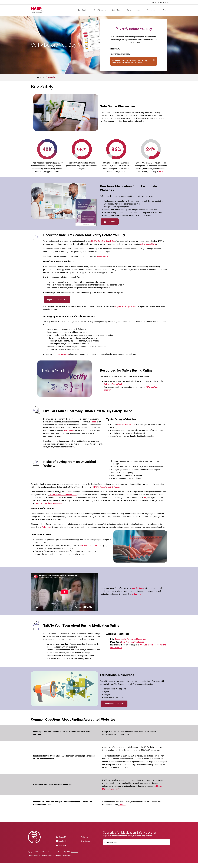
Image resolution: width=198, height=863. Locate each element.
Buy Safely (82, 10)
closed (93, 422)
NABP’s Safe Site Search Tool (103, 241)
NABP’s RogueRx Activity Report (106, 487)
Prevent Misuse (133, 10)
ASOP (161, 171)
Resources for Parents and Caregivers (130, 639)
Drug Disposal (99, 10)
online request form (148, 244)
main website (102, 256)
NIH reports (69, 430)
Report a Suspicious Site (57, 299)
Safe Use (116, 10)
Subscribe (165, 842)
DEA (144, 497)
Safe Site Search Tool (113, 384)
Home (38, 77)
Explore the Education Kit (114, 704)
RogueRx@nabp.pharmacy (126, 306)
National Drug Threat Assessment (50, 503)
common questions (61, 354)
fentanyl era (136, 594)
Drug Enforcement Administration (63, 495)
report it (122, 805)
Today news (46, 527)
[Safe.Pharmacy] (53, 10)
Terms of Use (74, 852)
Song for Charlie (137, 588)
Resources (151, 10)
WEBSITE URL (115, 49)
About (165, 10)
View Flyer (111, 222)
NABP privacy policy (35, 855)
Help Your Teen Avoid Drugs (132, 642)
